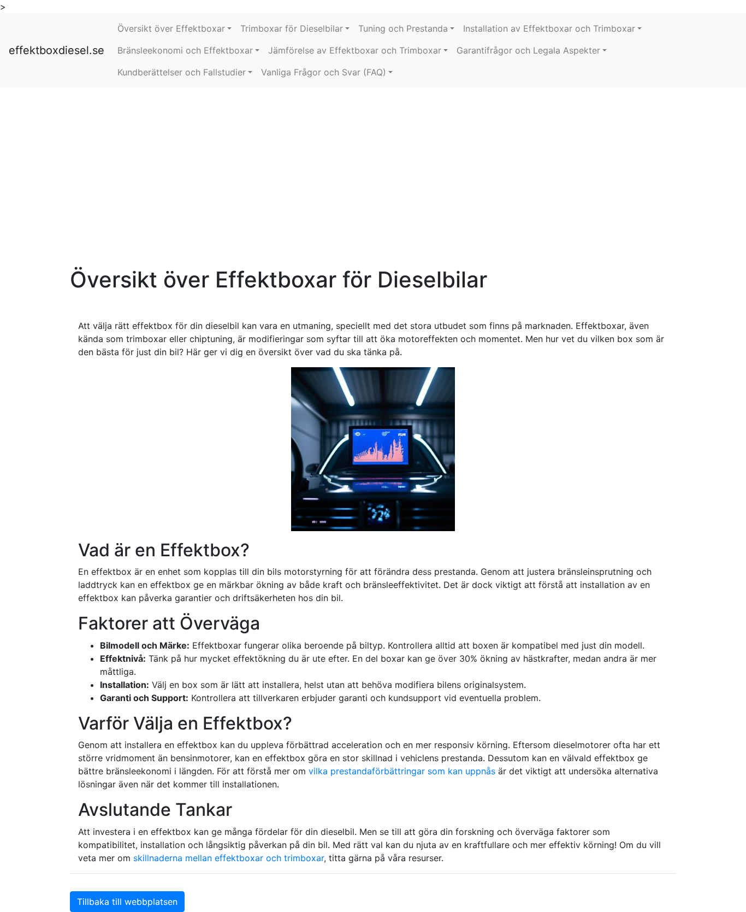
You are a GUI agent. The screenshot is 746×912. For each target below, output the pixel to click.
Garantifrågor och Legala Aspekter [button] (528, 50)
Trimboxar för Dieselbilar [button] (291, 28)
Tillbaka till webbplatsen (127, 901)
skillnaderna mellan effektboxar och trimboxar (228, 857)
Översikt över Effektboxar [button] (171, 28)
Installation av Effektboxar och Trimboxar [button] (549, 28)
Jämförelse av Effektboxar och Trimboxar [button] (354, 50)
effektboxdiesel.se (56, 50)
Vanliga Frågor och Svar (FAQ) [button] (323, 72)
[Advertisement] (373, 177)
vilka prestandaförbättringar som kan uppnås (402, 771)
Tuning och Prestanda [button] (403, 28)
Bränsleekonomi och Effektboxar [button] (185, 50)
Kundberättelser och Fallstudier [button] (181, 72)
